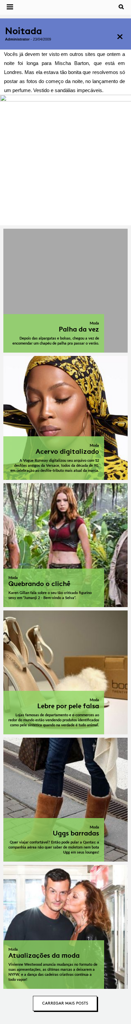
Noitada (23, 31)
